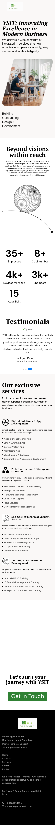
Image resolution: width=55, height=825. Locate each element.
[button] (23, 369)
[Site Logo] (15, 6)
